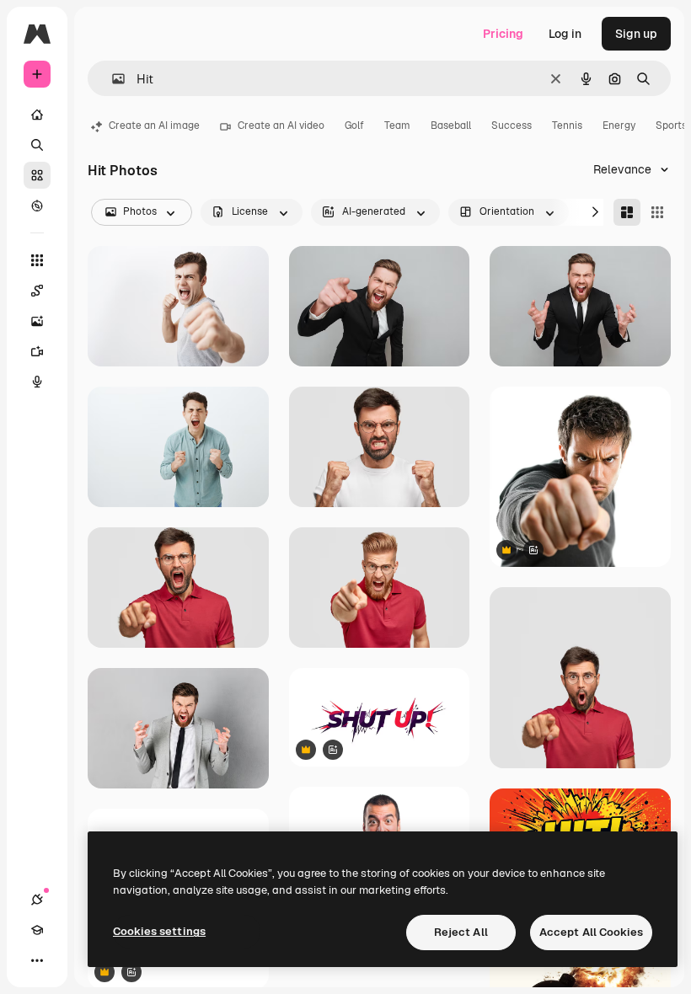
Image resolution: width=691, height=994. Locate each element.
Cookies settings (159, 931)
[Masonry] (626, 212)
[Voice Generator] (37, 381)
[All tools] (37, 260)
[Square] (657, 212)
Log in (565, 33)
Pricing (503, 33)
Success (511, 125)
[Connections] (37, 899)
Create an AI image (154, 125)
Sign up (636, 33)
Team (397, 125)
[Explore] (37, 205)
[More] (37, 960)
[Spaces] (37, 290)
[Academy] (37, 930)
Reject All (461, 932)
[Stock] (37, 175)
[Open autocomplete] (111, 78)
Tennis (567, 125)
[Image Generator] (37, 320)
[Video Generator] (37, 351)
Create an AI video (281, 125)
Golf (354, 125)
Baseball (451, 125)
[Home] (37, 114)
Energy (619, 125)
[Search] (37, 144)
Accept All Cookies (591, 932)
